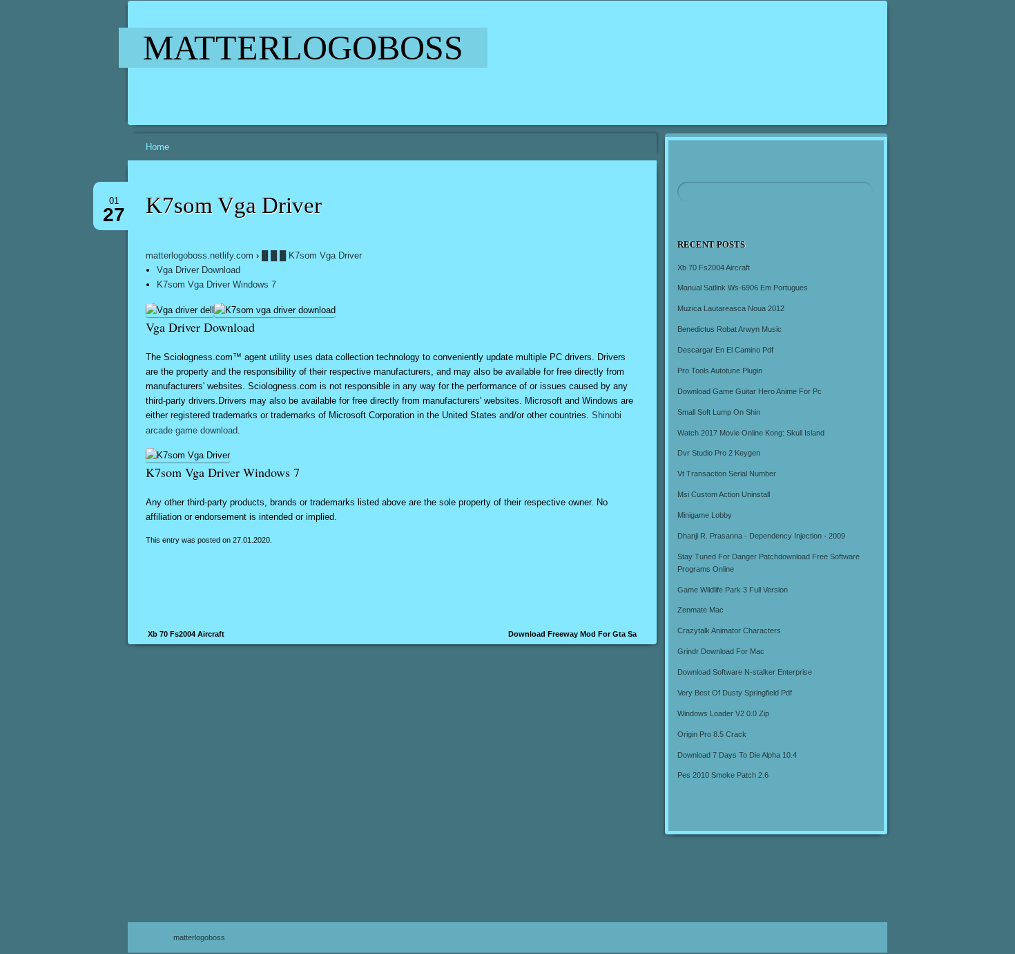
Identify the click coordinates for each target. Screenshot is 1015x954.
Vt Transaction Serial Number (726, 473)
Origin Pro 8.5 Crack (711, 734)
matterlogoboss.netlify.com (199, 255)
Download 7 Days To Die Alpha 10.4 (737, 755)
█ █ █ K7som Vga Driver (312, 255)
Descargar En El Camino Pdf (725, 350)
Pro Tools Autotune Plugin (719, 370)
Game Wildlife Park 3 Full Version (732, 590)
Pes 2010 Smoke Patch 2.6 (722, 775)
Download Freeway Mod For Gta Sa (572, 634)
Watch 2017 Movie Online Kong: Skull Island (750, 433)
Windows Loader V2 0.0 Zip (723, 713)
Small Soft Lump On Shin (718, 412)
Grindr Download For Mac (720, 651)
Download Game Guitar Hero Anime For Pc (749, 391)
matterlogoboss (303, 47)
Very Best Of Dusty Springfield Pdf (734, 693)
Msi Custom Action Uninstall (723, 494)
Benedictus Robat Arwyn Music (729, 329)
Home (157, 147)
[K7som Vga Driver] (534, 63)
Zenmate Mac (700, 610)
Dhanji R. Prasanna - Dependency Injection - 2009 (761, 536)
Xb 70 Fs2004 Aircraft (186, 634)
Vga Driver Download (198, 270)
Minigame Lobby (704, 515)
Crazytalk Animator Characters (729, 630)
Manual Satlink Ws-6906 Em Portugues (742, 287)
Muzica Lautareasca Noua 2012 (730, 308)
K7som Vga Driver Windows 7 (216, 284)
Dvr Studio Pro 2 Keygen (718, 453)
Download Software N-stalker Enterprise (744, 672)
